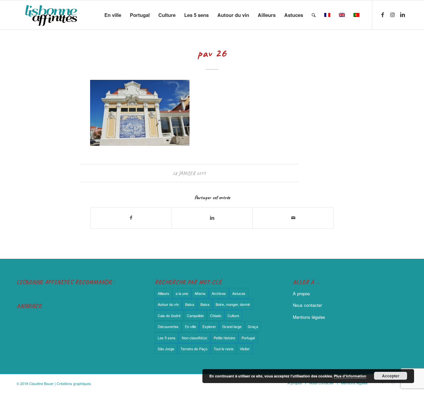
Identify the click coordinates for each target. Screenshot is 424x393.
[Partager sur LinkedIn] (212, 217)
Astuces (238, 293)
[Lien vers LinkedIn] (402, 15)
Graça (253, 326)
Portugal (248, 337)
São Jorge (166, 348)
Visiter (245, 348)
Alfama (199, 293)
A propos (301, 293)
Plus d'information (350, 375)
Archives (219, 293)
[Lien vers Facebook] (383, 15)
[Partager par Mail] (293, 217)
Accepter (390, 376)
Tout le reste (224, 348)
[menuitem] (113, 14)
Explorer (209, 326)
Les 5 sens (167, 337)
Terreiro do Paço (194, 348)
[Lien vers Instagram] (393, 15)
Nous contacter (307, 305)
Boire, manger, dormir (233, 304)
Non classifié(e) (194, 337)
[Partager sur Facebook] (131, 217)
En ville (190, 326)
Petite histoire (224, 337)
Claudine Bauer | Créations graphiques (60, 383)
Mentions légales (309, 317)
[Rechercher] (313, 14)
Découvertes (168, 326)
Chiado (215, 315)
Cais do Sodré (169, 315)
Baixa (189, 304)
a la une (182, 293)
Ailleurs (163, 293)
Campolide (195, 315)
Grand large (231, 326)
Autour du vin (168, 304)
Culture (233, 315)
